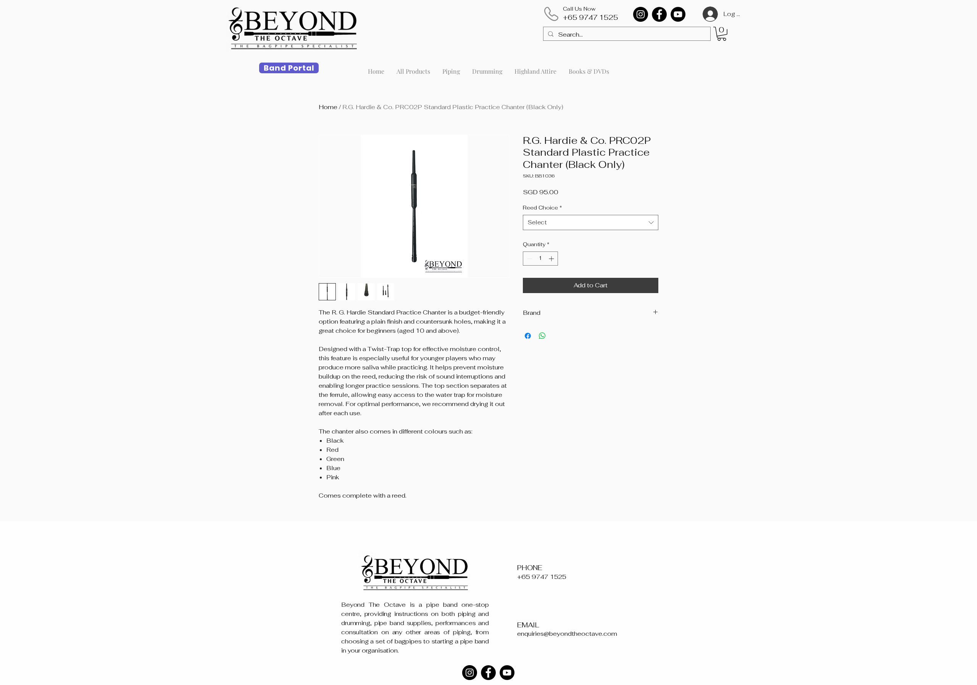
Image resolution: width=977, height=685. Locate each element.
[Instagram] (640, 14)
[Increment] (552, 258)
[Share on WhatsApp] (542, 335)
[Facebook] (659, 14)
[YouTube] (678, 14)
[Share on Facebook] (527, 335)
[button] (721, 34)
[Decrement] (529, 258)
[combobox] (590, 222)
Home (328, 107)
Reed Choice (542, 207)
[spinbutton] (540, 258)
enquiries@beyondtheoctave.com (567, 634)
